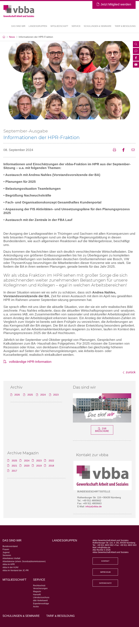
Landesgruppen (38, 26)
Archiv (36, 606)
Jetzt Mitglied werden (116, 4)
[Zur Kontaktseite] (136, 51)
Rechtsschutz (39, 585)
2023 (56, 394)
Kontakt (105, 561)
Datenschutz (105, 583)
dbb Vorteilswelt (40, 600)
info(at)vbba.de (93, 506)
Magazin (37, 591)
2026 (17, 394)
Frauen (6, 549)
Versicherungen (40, 588)
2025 (30, 394)
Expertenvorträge (41, 603)
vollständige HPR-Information (30, 361)
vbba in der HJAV (10, 567)
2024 (43, 394)
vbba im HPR (9, 564)
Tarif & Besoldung (125, 26)
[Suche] (136, 44)
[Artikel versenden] (134, 150)
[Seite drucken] (115, 150)
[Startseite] (4, 37)
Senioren (7, 555)
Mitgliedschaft (59, 26)
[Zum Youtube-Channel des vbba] (136, 64)
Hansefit (37, 594)
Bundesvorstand (10, 546)
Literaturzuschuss (41, 597)
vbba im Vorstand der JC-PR (16, 570)
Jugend (6, 552)
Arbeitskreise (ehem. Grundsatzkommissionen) (24, 561)
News (12, 37)
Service (39, 579)
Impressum (105, 572)
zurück (131, 372)
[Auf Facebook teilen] (124, 150)
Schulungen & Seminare (97, 26)
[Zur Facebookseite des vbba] (136, 58)
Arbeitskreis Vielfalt (11, 558)
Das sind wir (84, 387)
